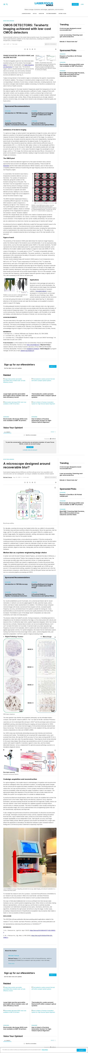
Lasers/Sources (26, 13)
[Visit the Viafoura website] (53, 438)
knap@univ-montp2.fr (33, 348)
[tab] (7, 432)
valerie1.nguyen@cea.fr (27, 350)
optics (5, 65)
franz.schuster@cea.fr (33, 344)
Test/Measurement (51, 13)
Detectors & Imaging (8, 20)
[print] (55, 49)
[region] (29, 435)
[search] (7, 4)
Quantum (41, 13)
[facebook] (25, 49)
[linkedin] (27, 49)
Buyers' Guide (62, 13)
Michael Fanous (7, 477)
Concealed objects (40, 291)
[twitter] (30, 49)
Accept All (81, 1050)
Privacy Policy (45, 1049)
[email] (35, 49)
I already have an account (30, 450)
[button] (4, 4)
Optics (35, 13)
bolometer (6, 165)
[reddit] (32, 49)
